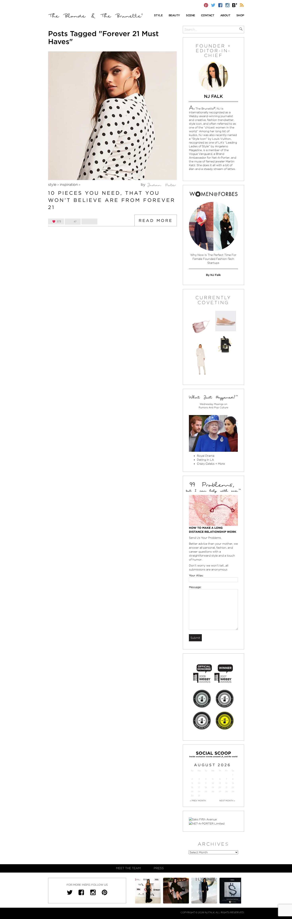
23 (192, 791)
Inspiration (69, 184)
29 (233, 791)
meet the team (128, 868)
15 (233, 783)
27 (220, 791)
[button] (158, 15)
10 (199, 783)
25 (206, 791)
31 (199, 795)
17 (199, 787)
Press (159, 868)
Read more (156, 220)
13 (220, 783)
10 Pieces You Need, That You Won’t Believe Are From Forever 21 (111, 200)
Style (52, 184)
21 (226, 787)
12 (213, 783)
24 (199, 791)
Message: (195, 587)
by (143, 184)
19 (213, 787)
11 (206, 783)
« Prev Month (198, 800)
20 (220, 787)
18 (206, 787)
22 (233, 787)
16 (192, 787)
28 (226, 791)
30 (192, 795)
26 (213, 791)
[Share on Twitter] (89, 221)
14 (226, 783)
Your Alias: (196, 575)
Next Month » (227, 800)
